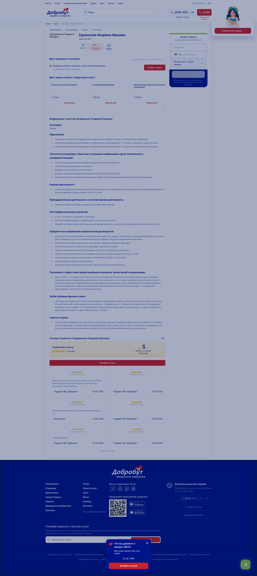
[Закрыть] (147, 543)
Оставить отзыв (128, 566)
